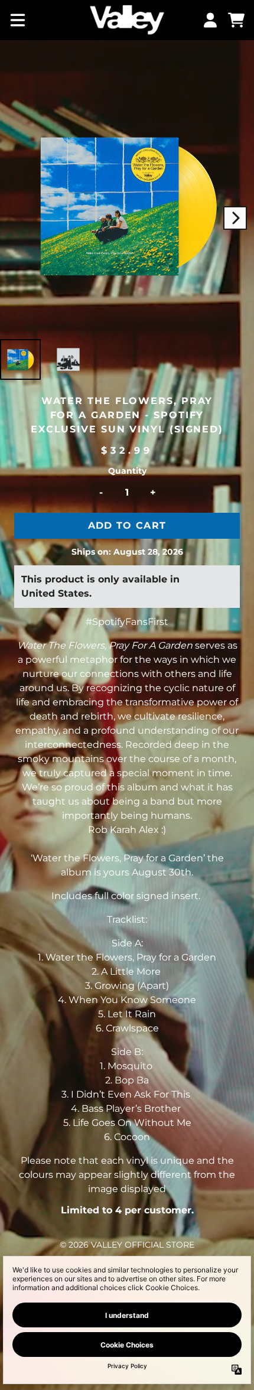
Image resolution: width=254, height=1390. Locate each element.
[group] (20, 359)
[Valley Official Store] (126, 20)
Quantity (127, 470)
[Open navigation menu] (18, 20)
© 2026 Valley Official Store (127, 1244)
